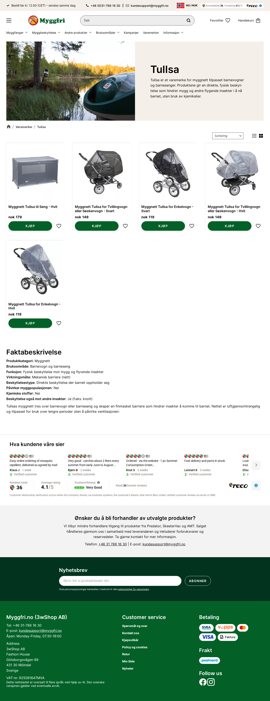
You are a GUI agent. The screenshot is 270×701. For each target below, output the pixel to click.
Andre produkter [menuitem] (76, 32)
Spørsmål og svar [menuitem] (134, 626)
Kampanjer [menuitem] (131, 32)
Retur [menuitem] (126, 654)
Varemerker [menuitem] (151, 32)
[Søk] (188, 20)
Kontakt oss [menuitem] (130, 633)
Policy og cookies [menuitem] (134, 647)
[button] (9, 20)
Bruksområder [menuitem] (105, 32)
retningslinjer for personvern (133, 589)
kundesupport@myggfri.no (149, 5)
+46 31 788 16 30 (113, 544)
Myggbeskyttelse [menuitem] (44, 32)
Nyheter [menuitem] (128, 668)
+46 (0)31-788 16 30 (105, 5)
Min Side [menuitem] (128, 661)
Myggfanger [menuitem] (14, 32)
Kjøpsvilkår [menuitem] (130, 640)
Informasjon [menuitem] (171, 32)
